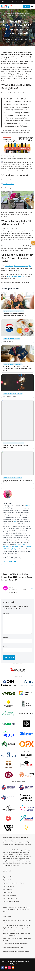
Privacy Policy (12, 909)
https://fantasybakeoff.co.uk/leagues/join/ (18, 266)
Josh (15, 521)
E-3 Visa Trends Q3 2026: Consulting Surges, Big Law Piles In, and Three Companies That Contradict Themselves (16, 928)
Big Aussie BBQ (7, 877)
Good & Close (7, 889)
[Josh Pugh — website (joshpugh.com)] (4, 557)
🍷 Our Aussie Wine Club (8, 1)
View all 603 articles (10, 561)
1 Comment (27, 39)
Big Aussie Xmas (8, 880)
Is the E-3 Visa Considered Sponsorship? (15, 943)
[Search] (21, 6)
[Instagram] (9, 967)
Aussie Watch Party (9, 886)
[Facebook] (2, 967)
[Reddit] (13, 967)
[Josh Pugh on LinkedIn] (8, 557)
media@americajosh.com (21, 951)
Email (5, 647)
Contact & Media (20, 1)
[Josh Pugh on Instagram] (12, 557)
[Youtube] (6, 967)
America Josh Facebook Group (15, 276)
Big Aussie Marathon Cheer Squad (13, 883)
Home (4, 13)
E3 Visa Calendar (8, 892)
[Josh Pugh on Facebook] (15, 557)
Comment (6, 613)
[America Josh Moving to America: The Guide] (6, 6)
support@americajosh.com (15, 947)
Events (9, 13)
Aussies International (9, 895)
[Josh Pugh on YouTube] (19, 557)
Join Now (26, 6)
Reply (32, 588)
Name (5, 637)
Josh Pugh (7, 39)
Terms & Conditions (7, 961)
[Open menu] (32, 6)
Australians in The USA (10, 898)
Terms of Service (24, 909)
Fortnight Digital (15, 901)
